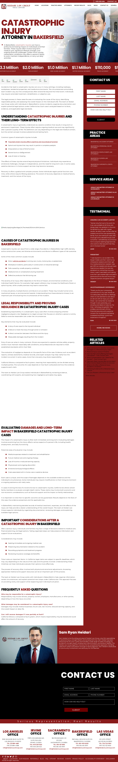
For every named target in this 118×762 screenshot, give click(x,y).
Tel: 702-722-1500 (105, 743)
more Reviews (103, 328)
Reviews (60, 759)
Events (68, 759)
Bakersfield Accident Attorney (102, 142)
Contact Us (112, 1)
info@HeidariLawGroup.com (13, 748)
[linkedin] (8, 757)
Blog (89, 5)
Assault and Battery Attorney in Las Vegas (103, 193)
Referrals (34, 759)
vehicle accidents (19, 261)
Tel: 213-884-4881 (13, 743)
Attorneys (68, 5)
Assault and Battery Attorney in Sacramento (102, 188)
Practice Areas (56, 5)
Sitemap (53, 759)
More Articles (90, 375)
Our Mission (24, 759)
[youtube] (16, 757)
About (5, 759)
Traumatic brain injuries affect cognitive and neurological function (33, 142)
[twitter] (10, 757)
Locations (44, 5)
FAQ (46, 759)
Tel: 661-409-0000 (82, 743)
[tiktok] (13, 757)
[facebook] (3, 757)
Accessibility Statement (94, 759)
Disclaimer (110, 759)
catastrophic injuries (23, 45)
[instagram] (5, 757)
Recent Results (79, 5)
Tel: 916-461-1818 (59, 744)
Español (114, 5)
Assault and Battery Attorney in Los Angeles (102, 198)
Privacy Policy (78, 759)
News (96, 5)
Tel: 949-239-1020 (36, 744)
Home (37, 5)
